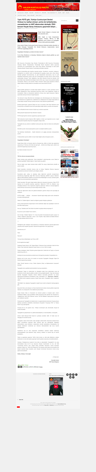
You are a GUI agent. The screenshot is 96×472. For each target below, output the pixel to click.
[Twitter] (21, 367)
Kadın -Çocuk (38, 15)
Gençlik (67, 12)
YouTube (73, 377)
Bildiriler (44, 12)
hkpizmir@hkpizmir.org (62, 403)
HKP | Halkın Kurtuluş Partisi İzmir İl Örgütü (48, 7)
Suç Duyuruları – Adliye (22, 12)
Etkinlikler (37, 12)
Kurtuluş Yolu (26, 1)
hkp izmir (19, 28)
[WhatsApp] (25, 367)
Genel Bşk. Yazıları (21, 15)
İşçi (63, 12)
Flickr (70, 377)
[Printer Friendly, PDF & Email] (23, 365)
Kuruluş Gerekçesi (50, 1)
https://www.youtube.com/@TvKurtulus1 (56, 375)
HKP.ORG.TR (19, 1)
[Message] (36, 367)
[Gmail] (31, 367)
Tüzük (57, 1)
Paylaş (40, 366)
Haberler (31, 12)
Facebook (73, 374)
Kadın (59, 12)
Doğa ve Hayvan (30, 15)
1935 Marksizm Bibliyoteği (70, 1)
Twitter (70, 374)
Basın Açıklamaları (51, 12)
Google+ (76, 374)
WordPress (52, 405)
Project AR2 (46, 405)
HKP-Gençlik (42, 1)
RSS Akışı (67, 374)
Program (61, 1)
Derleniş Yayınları (34, 1)
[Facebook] (19, 367)
